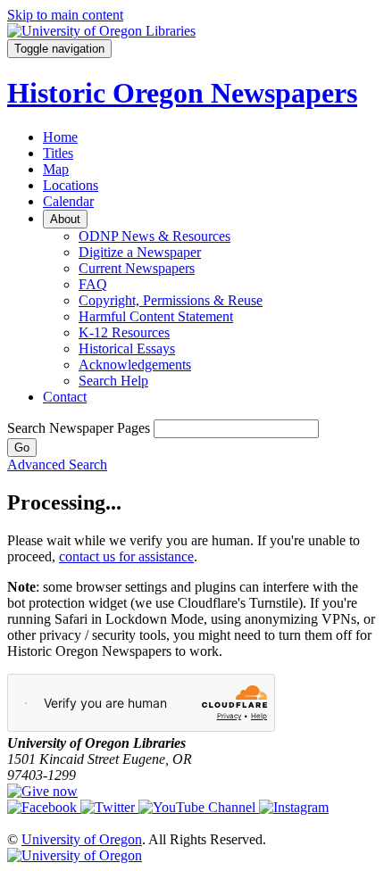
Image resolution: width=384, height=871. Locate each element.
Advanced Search (57, 464)
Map (56, 169)
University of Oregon (81, 839)
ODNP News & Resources (154, 236)
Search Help (113, 380)
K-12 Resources (124, 332)
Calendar (68, 201)
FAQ (93, 284)
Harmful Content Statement (156, 316)
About (65, 219)
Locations (70, 185)
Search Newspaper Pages (78, 428)
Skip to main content (65, 14)
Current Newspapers (137, 268)
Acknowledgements (135, 364)
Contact (65, 396)
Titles (58, 153)
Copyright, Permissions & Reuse (171, 300)
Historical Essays (127, 348)
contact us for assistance (126, 556)
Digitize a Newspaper (140, 252)
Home (60, 137)
